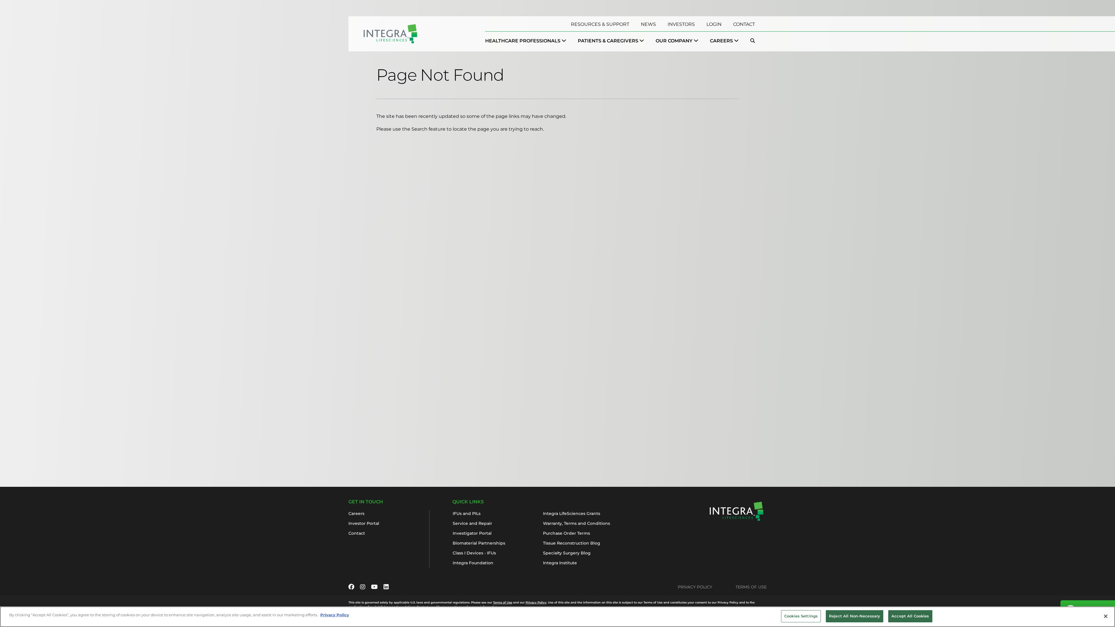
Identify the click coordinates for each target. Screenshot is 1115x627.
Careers (356, 513)
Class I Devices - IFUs (474, 553)
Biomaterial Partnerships (479, 543)
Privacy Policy (695, 587)
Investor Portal (363, 523)
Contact (744, 24)
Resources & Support (600, 24)
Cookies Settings (801, 616)
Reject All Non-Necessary (854, 616)
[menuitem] (525, 40)
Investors (681, 24)
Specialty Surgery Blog (567, 553)
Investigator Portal (472, 533)
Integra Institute (560, 562)
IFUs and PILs (467, 513)
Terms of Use (751, 587)
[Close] (1105, 616)
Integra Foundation (473, 562)
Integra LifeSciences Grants (571, 513)
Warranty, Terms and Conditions (576, 523)
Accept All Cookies (910, 616)
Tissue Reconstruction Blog (571, 543)
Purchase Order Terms (566, 533)
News (648, 24)
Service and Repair (472, 523)
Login (714, 24)
